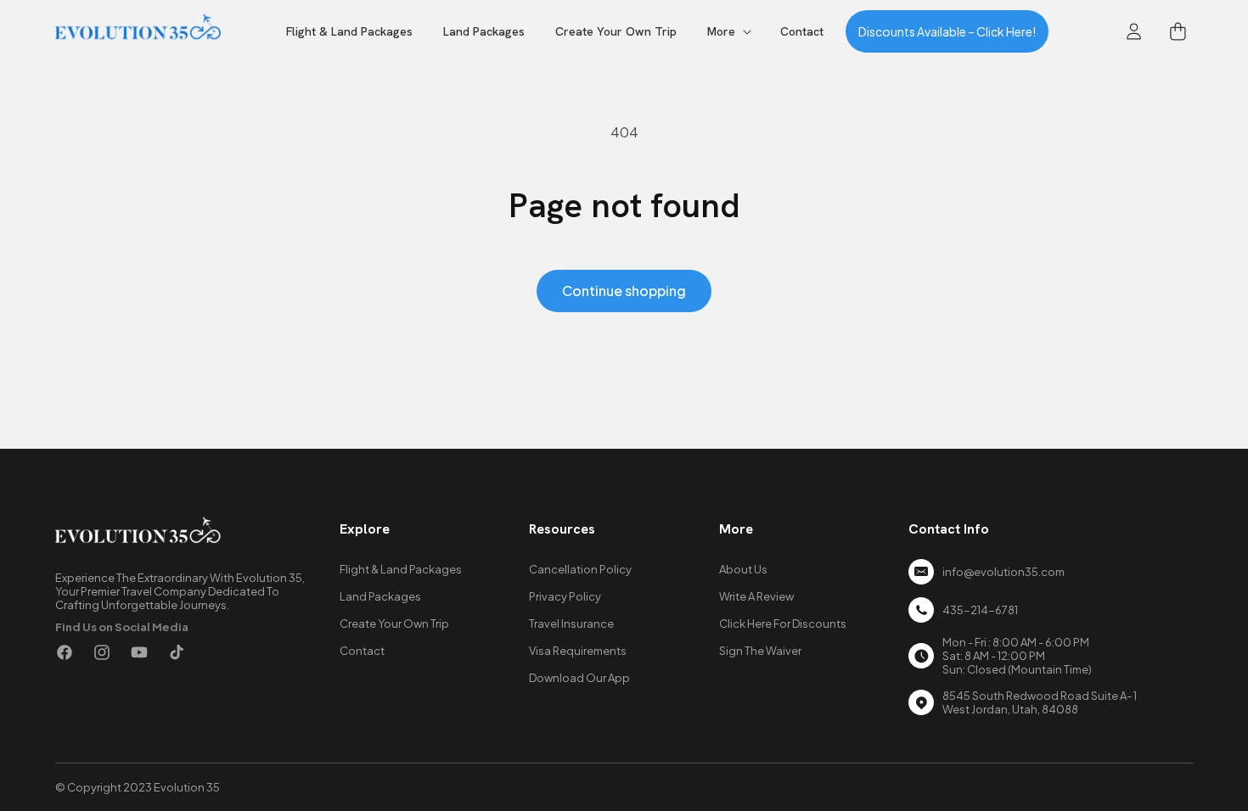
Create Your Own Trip (394, 623)
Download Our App (579, 678)
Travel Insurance (571, 623)
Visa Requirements (578, 650)
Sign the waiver (760, 650)
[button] (728, 31)
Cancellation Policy (580, 569)
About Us (743, 569)
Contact (362, 650)
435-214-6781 (980, 610)
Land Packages (380, 596)
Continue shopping (624, 290)
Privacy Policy (565, 596)
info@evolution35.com (1003, 572)
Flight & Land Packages (401, 569)
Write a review (756, 596)
